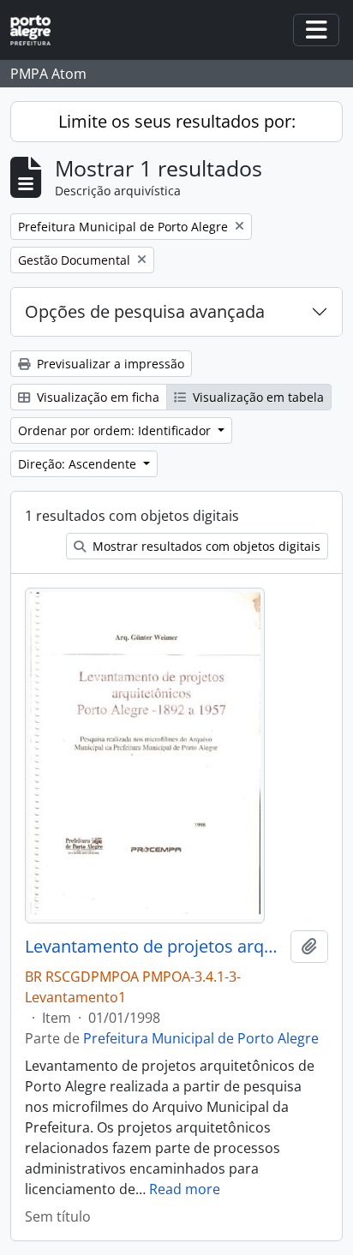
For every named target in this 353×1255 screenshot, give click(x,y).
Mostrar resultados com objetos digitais (204, 546)
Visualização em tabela (256, 397)
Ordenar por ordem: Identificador (116, 430)
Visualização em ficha (96, 397)
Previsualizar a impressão (108, 364)
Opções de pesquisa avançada (145, 311)
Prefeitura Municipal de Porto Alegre (201, 1038)
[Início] (37, 30)
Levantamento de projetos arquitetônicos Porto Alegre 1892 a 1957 (154, 946)
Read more (184, 1189)
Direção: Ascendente (79, 464)
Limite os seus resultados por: (177, 121)
